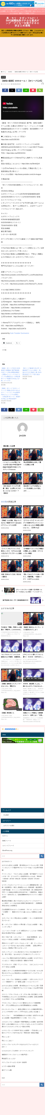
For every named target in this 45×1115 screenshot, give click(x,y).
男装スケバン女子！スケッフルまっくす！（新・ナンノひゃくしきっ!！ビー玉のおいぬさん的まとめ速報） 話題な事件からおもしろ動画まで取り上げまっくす (22, 945)
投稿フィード (6, 840)
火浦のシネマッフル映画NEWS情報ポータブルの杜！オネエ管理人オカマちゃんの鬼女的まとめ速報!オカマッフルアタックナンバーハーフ (22, 973)
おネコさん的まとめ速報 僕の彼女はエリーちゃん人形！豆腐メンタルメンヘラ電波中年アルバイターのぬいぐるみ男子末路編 (22, 868)
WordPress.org (7, 850)
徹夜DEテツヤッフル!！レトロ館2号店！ (15, 1054)
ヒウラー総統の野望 (8, 1066)
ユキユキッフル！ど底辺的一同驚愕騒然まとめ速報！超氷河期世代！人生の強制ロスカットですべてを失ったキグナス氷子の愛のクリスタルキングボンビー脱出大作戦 (22, 1024)
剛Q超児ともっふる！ (9, 1058)
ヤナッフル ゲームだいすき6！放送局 (14, 1062)
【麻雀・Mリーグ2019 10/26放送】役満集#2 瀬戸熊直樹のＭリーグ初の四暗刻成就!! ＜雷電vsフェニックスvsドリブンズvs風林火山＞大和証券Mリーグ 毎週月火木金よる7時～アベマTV (10, 374)
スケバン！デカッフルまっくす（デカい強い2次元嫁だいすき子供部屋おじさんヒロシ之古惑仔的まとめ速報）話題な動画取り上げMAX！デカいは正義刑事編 (22, 997)
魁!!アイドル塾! (7, 1070)
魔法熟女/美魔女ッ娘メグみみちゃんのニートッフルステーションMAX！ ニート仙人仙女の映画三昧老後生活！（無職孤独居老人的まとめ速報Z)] (22, 903)
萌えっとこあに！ (8, 1040)
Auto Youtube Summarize (19, 333)
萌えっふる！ (6, 1036)
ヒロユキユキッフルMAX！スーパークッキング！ (18, 1050)
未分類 (3, 77)
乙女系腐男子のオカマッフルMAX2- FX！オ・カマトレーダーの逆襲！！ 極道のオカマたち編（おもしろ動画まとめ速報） (22, 912)
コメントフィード (8, 845)
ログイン (5, 836)
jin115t (22, 436)
